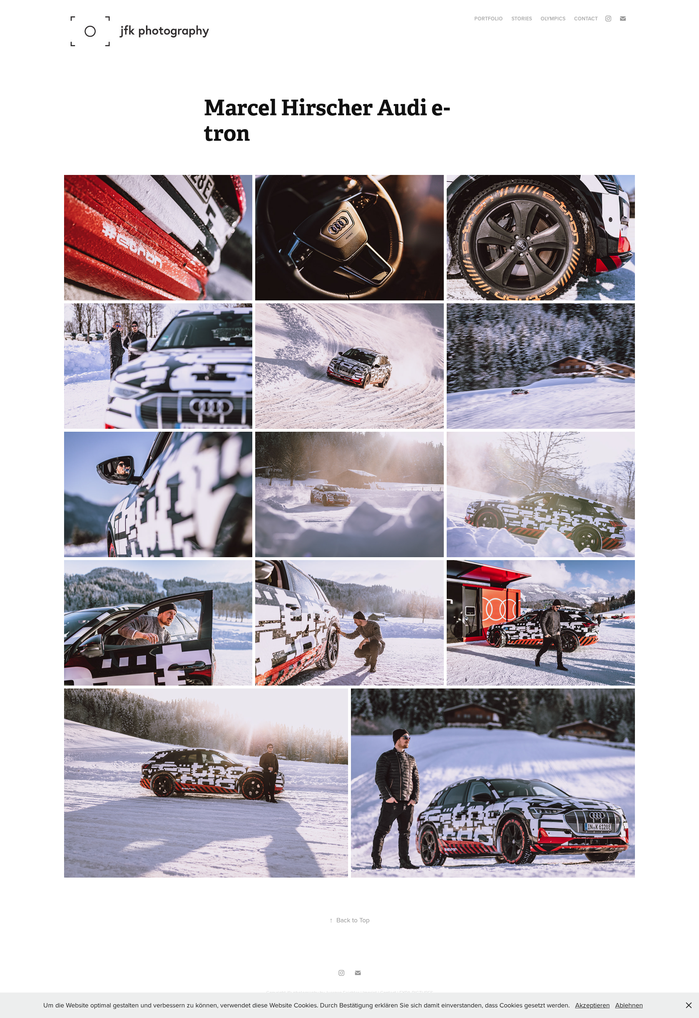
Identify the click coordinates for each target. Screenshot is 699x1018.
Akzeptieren (592, 1005)
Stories (522, 18)
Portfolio (488, 18)
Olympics (553, 18)
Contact (586, 18)
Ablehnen (629, 1005)
